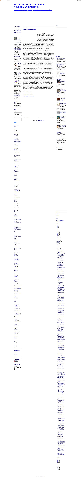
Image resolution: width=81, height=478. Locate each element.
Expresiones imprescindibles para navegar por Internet (61, 368)
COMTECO (15, 160)
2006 (57, 470)
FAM (14, 194)
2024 (57, 228)
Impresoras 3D (16, 216)
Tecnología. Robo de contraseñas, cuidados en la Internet (17, 57)
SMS (14, 280)
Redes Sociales (16, 264)
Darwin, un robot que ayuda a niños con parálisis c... (61, 305)
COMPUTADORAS (16, 159)
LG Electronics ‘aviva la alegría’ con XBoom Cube (61, 361)
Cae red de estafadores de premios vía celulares (17, 95)
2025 (57, 227)
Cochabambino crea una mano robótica (60, 316)
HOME (15, 10)
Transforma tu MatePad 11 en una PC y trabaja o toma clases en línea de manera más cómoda (17, 30)
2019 (57, 234)
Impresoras (15, 215)
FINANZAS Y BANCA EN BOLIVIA (61, 63)
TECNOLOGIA (16, 302)
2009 (57, 467)
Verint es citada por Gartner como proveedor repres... (61, 336)
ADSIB (15, 130)
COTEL (34, 10)
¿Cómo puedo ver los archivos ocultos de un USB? (60, 349)
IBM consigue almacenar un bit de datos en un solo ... (61, 345)
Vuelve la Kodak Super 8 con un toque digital (61, 343)
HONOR (51, 10)
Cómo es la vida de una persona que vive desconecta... (60, 320)
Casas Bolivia (59, 88)
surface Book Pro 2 (59, 283)
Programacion (59, 132)
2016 (57, 459)
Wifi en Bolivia (59, 138)
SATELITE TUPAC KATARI (17, 273)
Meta (14, 242)
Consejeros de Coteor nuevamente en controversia (60, 387)
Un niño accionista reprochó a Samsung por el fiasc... (61, 310)
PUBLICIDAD (16, 260)
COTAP (57, 214)
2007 (57, 469)
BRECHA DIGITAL (16, 150)
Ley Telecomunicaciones (17, 236)
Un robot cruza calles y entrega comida (60, 412)
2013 (57, 462)
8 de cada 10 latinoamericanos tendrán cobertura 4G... (61, 445)
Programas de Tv (16, 259)
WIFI (14, 341)
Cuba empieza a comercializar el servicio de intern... (60, 331)
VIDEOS (15, 333)
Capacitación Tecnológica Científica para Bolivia (60, 287)
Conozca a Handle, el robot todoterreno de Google (60, 338)
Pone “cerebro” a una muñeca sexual (60, 266)
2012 (57, 463)
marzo (58, 248)
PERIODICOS (16, 255)
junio (58, 244)
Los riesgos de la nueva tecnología (60, 416)
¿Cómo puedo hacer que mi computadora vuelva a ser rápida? (17, 102)
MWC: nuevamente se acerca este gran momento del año (60, 432)
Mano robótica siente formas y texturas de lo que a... (61, 303)
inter (14, 224)
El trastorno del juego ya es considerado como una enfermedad (63, 117)
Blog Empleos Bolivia (60, 71)
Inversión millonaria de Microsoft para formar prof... (60, 312)
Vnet (14, 337)
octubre (58, 240)
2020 (57, 233)
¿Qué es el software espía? (61, 376)
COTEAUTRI (16, 171)
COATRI (15, 156)
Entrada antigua (51, 117)
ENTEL (47, 10)
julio (58, 243)
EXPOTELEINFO (16, 193)
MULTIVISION (16, 245)
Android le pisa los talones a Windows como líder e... (61, 394)
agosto (58, 242)
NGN (14, 249)
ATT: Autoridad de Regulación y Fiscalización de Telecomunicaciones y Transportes (17, 141)
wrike (15, 345)
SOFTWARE (15, 281)
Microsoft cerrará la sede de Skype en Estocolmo (61, 267)
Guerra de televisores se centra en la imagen (60, 249)
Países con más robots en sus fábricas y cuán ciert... (61, 291)
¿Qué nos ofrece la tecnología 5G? (59, 353)
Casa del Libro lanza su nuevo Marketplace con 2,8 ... (60, 429)
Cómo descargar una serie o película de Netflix (61, 282)
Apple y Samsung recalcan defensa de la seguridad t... (60, 392)
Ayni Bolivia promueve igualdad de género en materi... (60, 334)
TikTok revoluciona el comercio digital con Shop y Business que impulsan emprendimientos (62, 81)
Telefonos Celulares (16, 314)
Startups (15, 297)
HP (14, 211)
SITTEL (15, 277)
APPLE (15, 138)
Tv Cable (15, 324)
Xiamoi (15, 346)
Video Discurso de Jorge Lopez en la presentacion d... (61, 371)
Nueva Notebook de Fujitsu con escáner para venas (60, 277)
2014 (57, 461)
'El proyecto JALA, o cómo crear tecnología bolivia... (61, 425)
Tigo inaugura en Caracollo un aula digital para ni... (60, 256)
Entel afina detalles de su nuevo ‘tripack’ (60, 314)
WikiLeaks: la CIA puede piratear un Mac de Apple (61, 292)
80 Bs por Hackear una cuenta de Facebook (19, 38)
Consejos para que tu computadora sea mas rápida (60, 450)
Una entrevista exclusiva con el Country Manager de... (61, 383)
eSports (15, 186)
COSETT (15, 166)
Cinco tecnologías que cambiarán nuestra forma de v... (61, 419)
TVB (14, 328)
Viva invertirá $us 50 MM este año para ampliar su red (60, 421)
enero (58, 457)
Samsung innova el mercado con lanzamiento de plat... (61, 273)
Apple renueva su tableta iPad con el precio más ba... (60, 301)
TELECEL (15, 305)
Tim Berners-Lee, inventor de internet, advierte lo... (61, 358)
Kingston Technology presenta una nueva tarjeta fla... (60, 366)
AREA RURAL (16, 139)
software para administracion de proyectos (16, 291)
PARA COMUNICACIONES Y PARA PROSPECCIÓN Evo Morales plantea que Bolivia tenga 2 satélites (17, 49)
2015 (57, 460)
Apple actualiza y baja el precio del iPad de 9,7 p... (61, 327)
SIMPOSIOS (15, 276)
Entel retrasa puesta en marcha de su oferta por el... (60, 439)
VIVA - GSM (15, 354)
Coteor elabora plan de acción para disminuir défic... (60, 258)
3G (14, 126)
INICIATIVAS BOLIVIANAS (17, 219)
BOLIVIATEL (15, 149)
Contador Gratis (16, 360)
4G (14, 127)
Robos (15, 269)
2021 (57, 232)
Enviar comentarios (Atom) (40, 120)
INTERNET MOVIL (16, 227)
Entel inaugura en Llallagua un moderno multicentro (17, 42)
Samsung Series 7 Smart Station (19, 73)
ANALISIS (15, 135)
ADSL (15, 131)
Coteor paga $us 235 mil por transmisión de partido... (61, 375)
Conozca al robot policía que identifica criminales (61, 404)
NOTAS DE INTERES (28, 91)
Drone (15, 179)
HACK (22, 10)
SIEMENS (15, 275)
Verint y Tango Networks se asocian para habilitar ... (60, 271)
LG (14, 238)
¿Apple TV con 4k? (59, 453)
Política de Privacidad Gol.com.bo (61, 58)
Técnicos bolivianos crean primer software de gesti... (61, 260)
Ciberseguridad (16, 155)
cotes (15, 175)
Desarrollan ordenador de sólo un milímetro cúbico (60, 406)
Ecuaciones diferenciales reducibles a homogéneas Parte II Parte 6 (63, 112)
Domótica (15, 178)
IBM (14, 214)
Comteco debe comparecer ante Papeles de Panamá (61, 441)
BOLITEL (15, 145)
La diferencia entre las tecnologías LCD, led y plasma (60, 448)
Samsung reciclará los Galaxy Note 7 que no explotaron (60, 275)
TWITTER (15, 329)
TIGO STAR (15, 320)
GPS (14, 200)
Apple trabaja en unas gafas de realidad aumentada (61, 264)
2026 (57, 226)
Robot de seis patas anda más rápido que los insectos (60, 410)
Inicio (39, 117)
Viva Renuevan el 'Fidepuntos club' (19, 81)
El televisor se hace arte (60, 306)
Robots (19, 10)
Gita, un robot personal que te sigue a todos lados (61, 297)
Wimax (15, 342)
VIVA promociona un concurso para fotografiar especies (61, 252)
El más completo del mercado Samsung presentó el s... (60, 434)
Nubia (15, 254)
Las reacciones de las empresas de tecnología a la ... (61, 356)
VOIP (15, 338)
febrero (58, 456)
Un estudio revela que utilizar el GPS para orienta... (61, 329)
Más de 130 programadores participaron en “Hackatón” (61, 359)
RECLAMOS (15, 263)
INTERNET (25, 10)
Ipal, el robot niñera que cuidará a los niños (19, 64)
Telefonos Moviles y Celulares (61, 102)
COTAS (37, 10)
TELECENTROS (16, 306)
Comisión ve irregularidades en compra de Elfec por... (61, 423)
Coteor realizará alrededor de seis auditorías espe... (61, 351)
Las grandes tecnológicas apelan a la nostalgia (60, 341)
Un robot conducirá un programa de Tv (60, 318)
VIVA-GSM (41, 10)
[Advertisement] (39, 18)
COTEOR (15, 174)
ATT (31, 10)
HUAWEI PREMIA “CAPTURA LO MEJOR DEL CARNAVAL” (61, 295)
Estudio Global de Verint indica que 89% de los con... (60, 390)
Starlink (15, 296)
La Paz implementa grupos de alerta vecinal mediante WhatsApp (63, 126)
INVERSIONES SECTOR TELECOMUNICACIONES (17, 229)
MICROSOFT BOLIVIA (17, 243)
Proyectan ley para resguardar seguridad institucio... (60, 325)
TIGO (44, 10)
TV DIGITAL (15, 325)
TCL (14, 300)
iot (14, 231)
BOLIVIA (15, 148)
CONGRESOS (16, 165)
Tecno (15, 301)
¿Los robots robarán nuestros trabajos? (60, 269)
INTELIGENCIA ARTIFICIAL (18, 222)
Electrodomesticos (16, 180)
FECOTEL (15, 195)
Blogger (43, 476)
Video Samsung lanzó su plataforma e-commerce (60, 308)
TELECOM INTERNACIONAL (16, 308)
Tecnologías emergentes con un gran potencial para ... (61, 339)
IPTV (14, 232)
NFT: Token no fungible (17, 248)
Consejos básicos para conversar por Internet (60, 436)
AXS (28, 10)
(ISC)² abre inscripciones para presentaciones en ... (61, 289)
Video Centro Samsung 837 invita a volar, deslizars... (61, 254)
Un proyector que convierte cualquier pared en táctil (60, 400)
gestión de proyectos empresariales (17, 197)
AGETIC (15, 134)
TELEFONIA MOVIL (16, 313)
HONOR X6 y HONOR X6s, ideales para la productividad (17, 33)
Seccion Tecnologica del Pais (59, 221)
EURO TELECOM (16, 189)
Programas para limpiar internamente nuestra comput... (60, 378)
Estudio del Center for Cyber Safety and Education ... (61, 373)
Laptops (15, 235)
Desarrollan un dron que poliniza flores (60, 408)
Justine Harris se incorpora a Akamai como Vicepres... (61, 427)
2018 (57, 235)
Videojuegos (15, 332)
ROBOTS (15, 270)
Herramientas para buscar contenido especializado (60, 414)
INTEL (15, 221)
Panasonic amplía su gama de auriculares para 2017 (61, 455)
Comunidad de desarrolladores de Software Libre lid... (60, 280)
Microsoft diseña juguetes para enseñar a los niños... (61, 285)
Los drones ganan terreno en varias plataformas (61, 443)
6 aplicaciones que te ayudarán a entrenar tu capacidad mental (17, 27)
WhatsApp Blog (59, 124)
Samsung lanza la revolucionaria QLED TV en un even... (60, 364)
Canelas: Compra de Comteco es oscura (60, 262)
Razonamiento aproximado (60, 452)
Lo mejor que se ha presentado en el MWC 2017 (60, 402)
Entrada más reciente (26, 117)
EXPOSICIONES (16, 190)
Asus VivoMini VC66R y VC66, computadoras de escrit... (60, 398)
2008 (57, 468)
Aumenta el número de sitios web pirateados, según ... (61, 347)
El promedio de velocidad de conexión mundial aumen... (61, 381)
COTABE (15, 167)
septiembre (58, 241)
